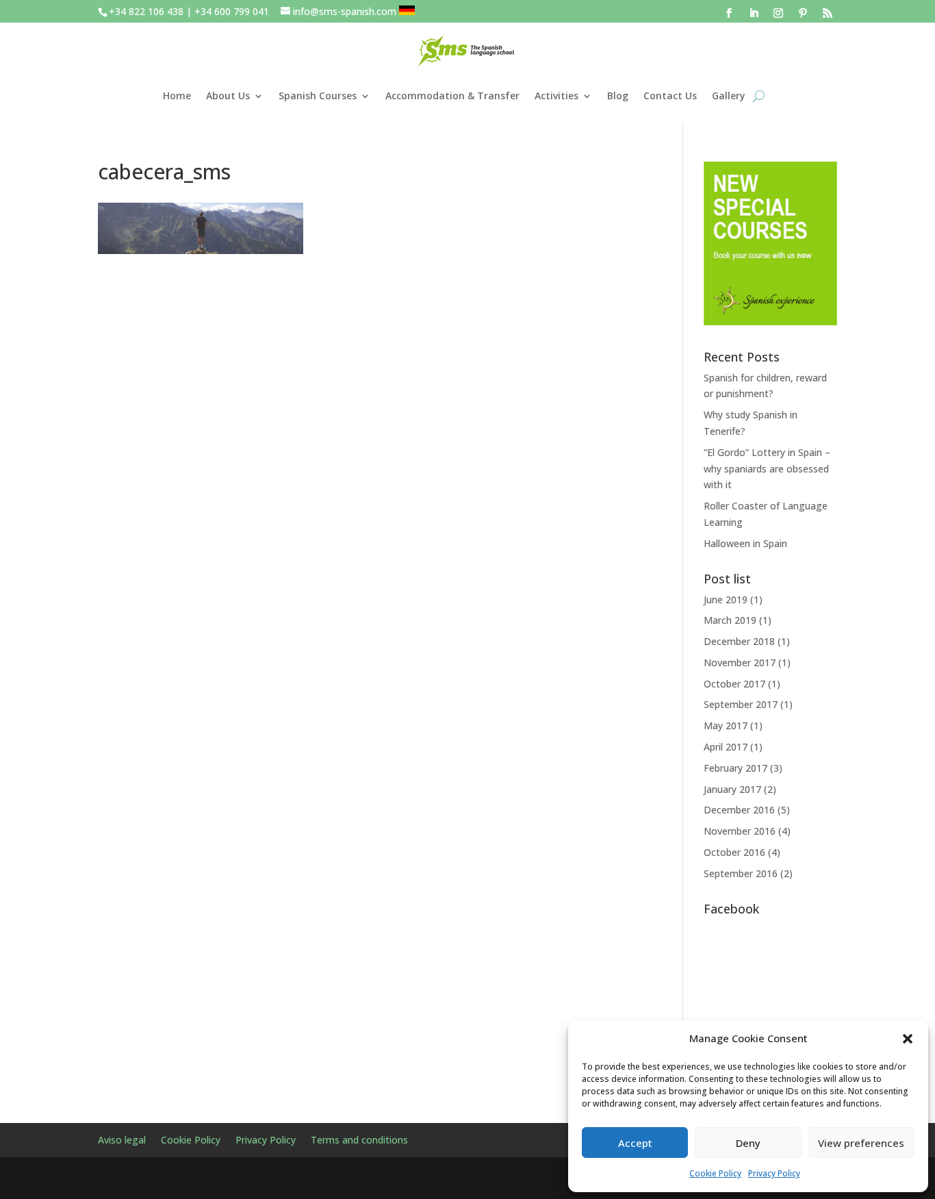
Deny (748, 1143)
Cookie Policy (715, 1173)
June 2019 (725, 599)
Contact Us (670, 95)
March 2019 (730, 620)
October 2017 (734, 683)
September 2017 (741, 704)
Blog (617, 95)
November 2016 (740, 830)
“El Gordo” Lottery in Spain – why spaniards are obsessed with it (767, 469)
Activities (556, 95)
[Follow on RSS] (827, 13)
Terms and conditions (359, 1140)
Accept (635, 1143)
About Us (228, 95)
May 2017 (725, 725)
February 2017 (735, 767)
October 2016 (734, 852)
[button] (907, 1039)
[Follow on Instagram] (778, 13)
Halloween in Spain (745, 543)
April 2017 (725, 746)
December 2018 (739, 641)
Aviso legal (122, 1140)
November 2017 (740, 662)
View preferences (861, 1143)
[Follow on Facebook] (729, 13)
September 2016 (741, 873)
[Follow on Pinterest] (802, 13)
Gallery (728, 95)
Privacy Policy (774, 1173)
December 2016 (739, 809)
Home (177, 95)
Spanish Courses (318, 95)
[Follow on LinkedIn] (753, 13)
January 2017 (732, 789)
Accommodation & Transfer (452, 95)
